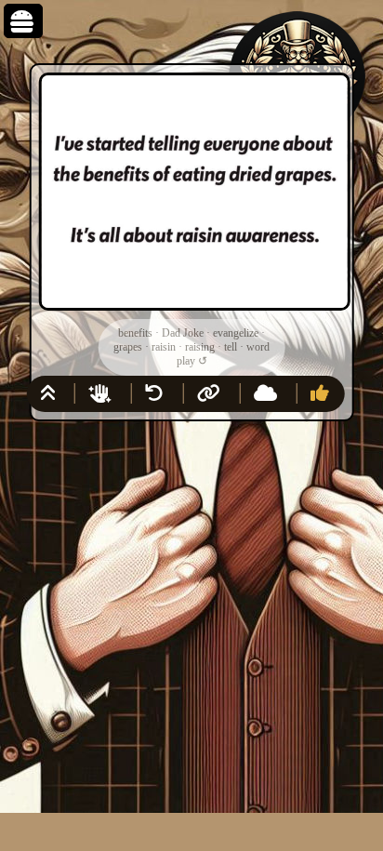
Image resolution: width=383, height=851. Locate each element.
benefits (135, 332)
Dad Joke (183, 332)
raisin (164, 346)
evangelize (235, 332)
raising (200, 346)
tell (230, 346)
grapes (127, 346)
